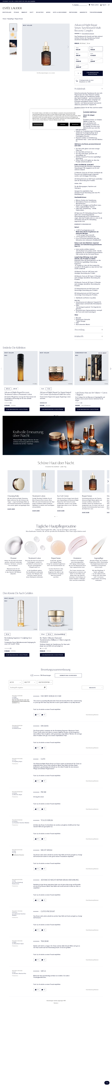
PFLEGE (16, 12)
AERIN (48, 12)
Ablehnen (62, 124)
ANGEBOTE (83, 12)
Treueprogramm (96, 12)
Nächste (56, 1003)
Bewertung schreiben (68, 675)
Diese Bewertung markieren (92, 714)
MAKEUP (24, 12)
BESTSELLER (7, 12)
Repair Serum (19, 19)
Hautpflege (10, 19)
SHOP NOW (11, 509)
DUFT (32, 12)
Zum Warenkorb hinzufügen (93, 73)
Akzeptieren (75, 124)
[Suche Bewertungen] (44, 687)
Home (4, 19)
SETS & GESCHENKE (60, 12)
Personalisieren (38, 124)
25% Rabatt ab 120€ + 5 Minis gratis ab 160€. (19, 1)
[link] (18, 490)
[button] (107, 1083)
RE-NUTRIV (40, 12)
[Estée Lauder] (12, 8)
